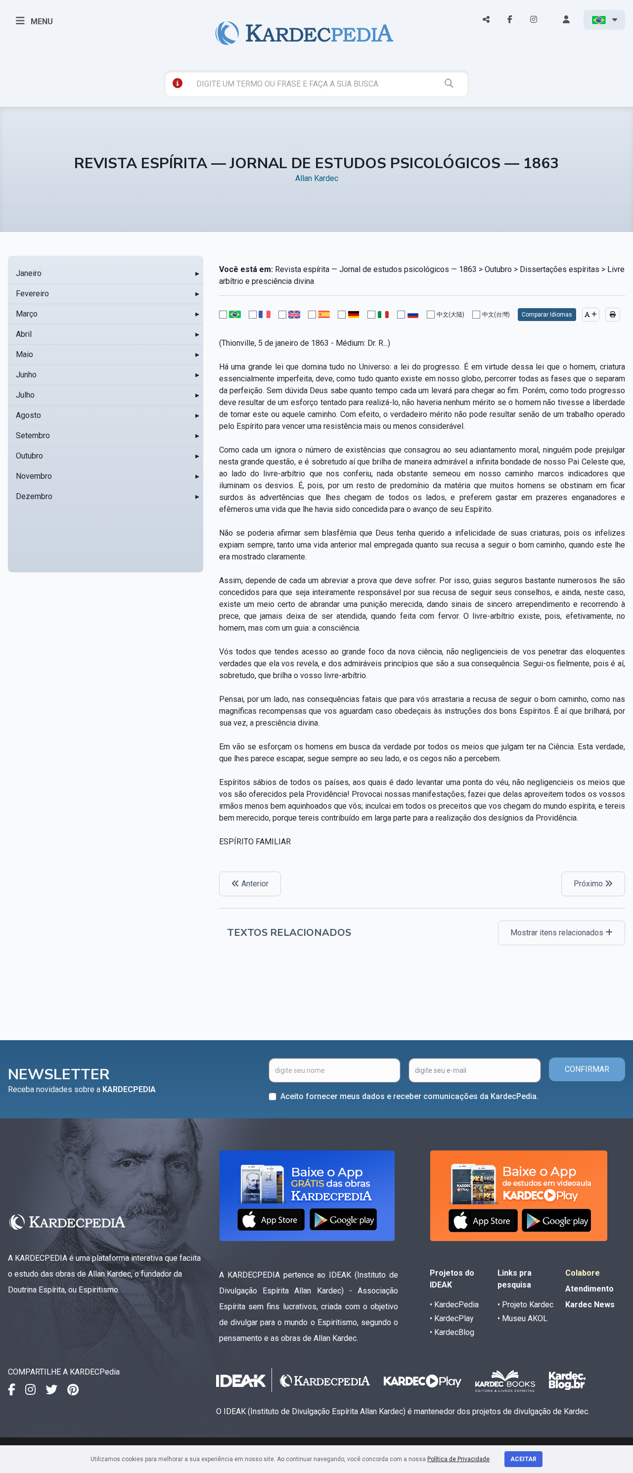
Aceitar (523, 1459)
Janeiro (29, 273)
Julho (25, 395)
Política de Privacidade (458, 1459)
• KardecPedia (454, 1304)
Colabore (582, 1273)
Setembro (33, 435)
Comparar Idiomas (547, 314)
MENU (41, 21)
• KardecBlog (452, 1332)
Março (27, 314)
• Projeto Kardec (525, 1304)
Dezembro (34, 496)
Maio (24, 354)
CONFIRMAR (587, 1069)
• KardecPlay (452, 1318)
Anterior (254, 883)
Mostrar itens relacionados (557, 932)
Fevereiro (32, 293)
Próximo (589, 883)
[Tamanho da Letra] (590, 315)
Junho (26, 374)
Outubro (29, 455)
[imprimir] (612, 315)
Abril (24, 334)
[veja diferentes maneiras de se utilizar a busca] (177, 83)
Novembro (34, 476)
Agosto (28, 415)
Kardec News (590, 1304)
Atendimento (589, 1288)
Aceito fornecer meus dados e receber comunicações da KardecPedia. (409, 1096)
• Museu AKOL (522, 1318)
